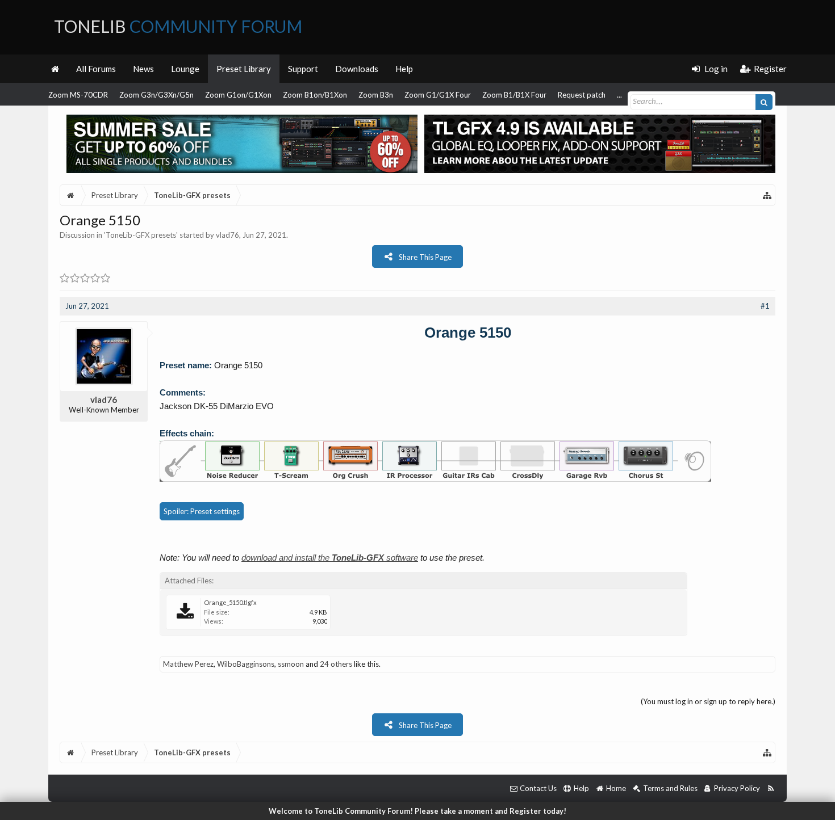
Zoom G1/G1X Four (437, 94)
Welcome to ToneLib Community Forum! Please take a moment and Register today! (417, 810)
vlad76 (227, 234)
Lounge (185, 69)
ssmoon (291, 663)
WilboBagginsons (245, 663)
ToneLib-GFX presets (141, 234)
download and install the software (329, 557)
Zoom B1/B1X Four (514, 94)
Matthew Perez (188, 663)
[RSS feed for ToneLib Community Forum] (770, 788)
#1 (765, 305)
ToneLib (178, 26)
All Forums (96, 69)
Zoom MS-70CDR (78, 94)
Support (303, 69)
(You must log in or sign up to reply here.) (708, 701)
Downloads (356, 69)
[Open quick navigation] (767, 195)
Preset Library (243, 69)
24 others (336, 663)
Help (404, 69)
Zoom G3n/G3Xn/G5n (156, 94)
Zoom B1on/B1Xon (315, 94)
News (143, 69)
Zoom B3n (375, 94)
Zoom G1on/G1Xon (238, 94)
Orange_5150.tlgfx (230, 602)
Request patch (582, 94)
